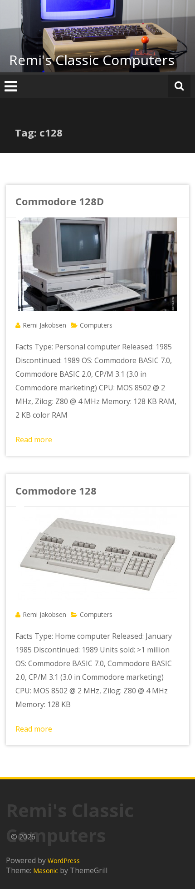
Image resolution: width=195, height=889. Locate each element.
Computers (96, 325)
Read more (33, 439)
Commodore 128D (59, 201)
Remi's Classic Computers (92, 60)
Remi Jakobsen (44, 325)
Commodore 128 (56, 490)
